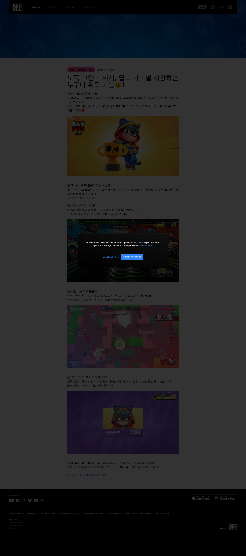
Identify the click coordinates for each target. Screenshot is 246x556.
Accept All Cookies (132, 256)
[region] (123, 250)
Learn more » (147, 245)
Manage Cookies (111, 257)
